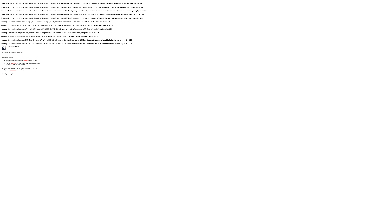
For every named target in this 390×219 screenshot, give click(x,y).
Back (11, 64)
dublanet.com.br (14, 63)
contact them (13, 69)
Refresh (25, 60)
